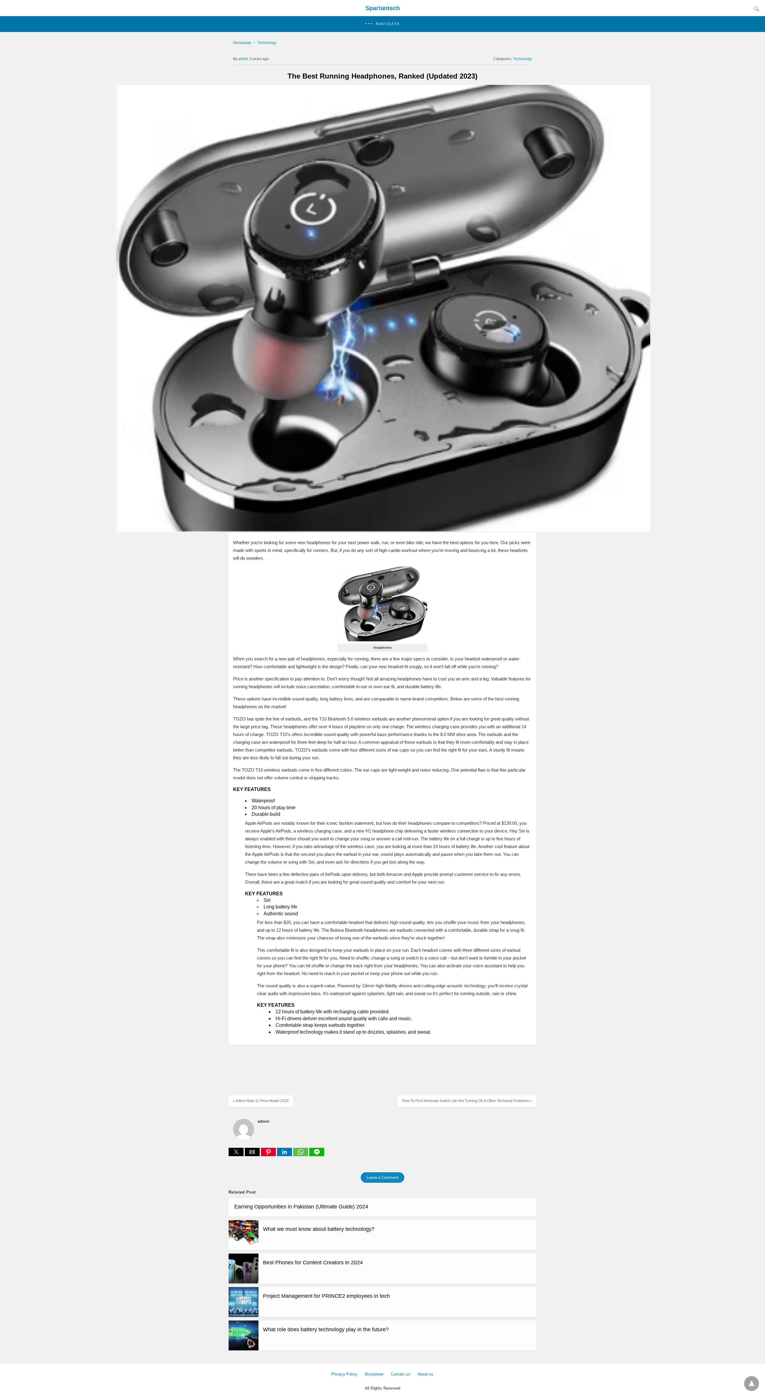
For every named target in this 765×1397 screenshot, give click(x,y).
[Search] (755, 9)
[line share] (316, 1154)
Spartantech (382, 8)
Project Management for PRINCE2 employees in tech (326, 1296)
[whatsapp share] (301, 1154)
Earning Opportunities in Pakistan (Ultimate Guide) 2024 (301, 1207)
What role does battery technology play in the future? (326, 1329)
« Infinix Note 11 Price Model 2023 (261, 1101)
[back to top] (751, 1383)
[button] (382, 24)
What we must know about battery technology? (318, 1229)
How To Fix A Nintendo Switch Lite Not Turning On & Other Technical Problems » (467, 1101)
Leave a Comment (382, 1177)
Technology (267, 43)
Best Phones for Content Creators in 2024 (313, 1263)
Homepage (242, 43)
